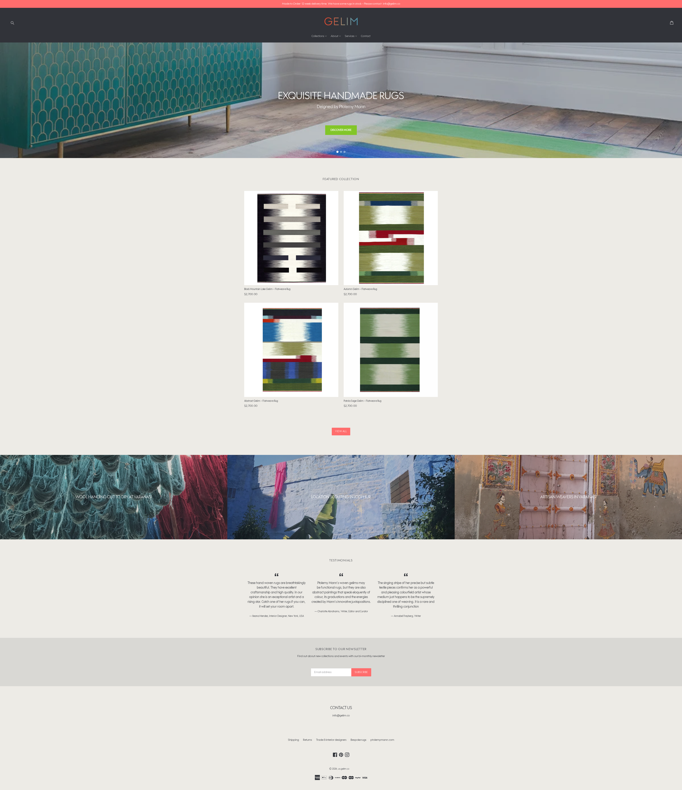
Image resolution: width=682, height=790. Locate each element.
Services (352, 36)
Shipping (293, 740)
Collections (320, 36)
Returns (307, 740)
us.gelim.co (343, 769)
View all (341, 431)
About (336, 36)
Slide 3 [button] (344, 152)
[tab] (337, 152)
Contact (365, 36)
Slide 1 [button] (337, 152)
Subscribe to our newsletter (341, 649)
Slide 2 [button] (341, 152)
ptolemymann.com (382, 740)
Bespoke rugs (358, 740)
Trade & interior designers (331, 740)
